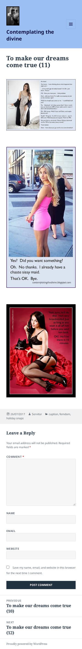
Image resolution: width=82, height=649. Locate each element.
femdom (64, 414)
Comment (15, 457)
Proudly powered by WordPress (26, 644)
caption (53, 414)
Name (10, 513)
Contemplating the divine (30, 35)
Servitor (37, 414)
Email (10, 531)
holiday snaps (15, 418)
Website (12, 549)
